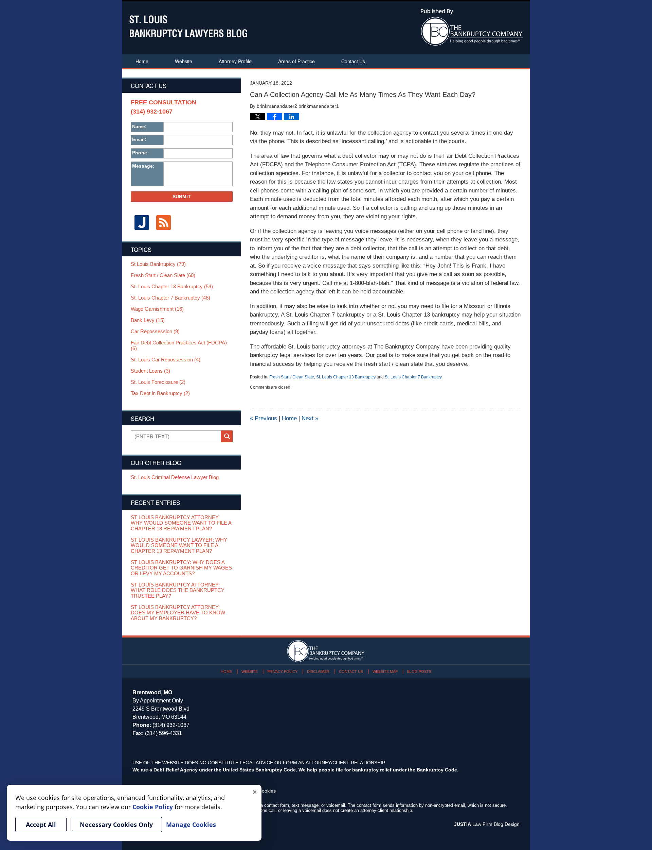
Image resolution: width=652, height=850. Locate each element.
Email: (139, 139)
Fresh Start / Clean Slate (291, 377)
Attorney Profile (235, 61)
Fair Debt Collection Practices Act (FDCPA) (179, 345)
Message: (143, 166)
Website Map (385, 671)
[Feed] (163, 222)
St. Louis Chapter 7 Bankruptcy (413, 377)
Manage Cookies (191, 824)
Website (183, 61)
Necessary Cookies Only (116, 824)
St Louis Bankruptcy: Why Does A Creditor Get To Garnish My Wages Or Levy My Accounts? (181, 568)
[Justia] (141, 222)
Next (310, 418)
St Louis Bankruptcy (158, 264)
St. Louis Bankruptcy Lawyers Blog (188, 26)
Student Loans (150, 371)
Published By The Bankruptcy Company (472, 27)
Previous (263, 418)
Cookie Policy (152, 807)
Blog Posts (419, 671)
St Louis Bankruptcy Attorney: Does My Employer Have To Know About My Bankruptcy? (178, 613)
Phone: (140, 152)
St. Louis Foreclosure (158, 382)
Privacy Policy (282, 671)
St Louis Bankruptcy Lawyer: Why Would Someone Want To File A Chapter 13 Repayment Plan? (179, 545)
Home (141, 61)
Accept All (41, 824)
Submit (182, 196)
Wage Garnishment (157, 309)
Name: (139, 126)
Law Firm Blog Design (487, 824)
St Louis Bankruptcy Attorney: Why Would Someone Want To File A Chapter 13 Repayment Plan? (181, 523)
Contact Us (353, 61)
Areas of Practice (296, 61)
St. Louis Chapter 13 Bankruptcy (346, 377)
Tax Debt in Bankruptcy (160, 393)
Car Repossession (155, 331)
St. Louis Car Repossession (165, 359)
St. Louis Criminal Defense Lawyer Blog (175, 477)
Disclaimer (318, 671)
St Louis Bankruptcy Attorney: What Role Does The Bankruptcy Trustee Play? (177, 590)
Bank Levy (148, 320)
